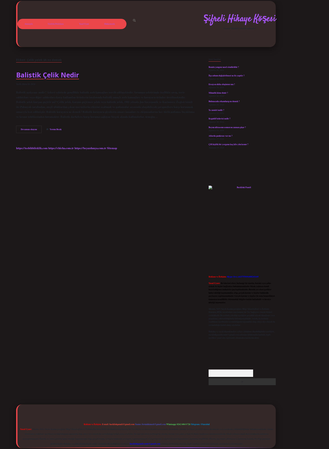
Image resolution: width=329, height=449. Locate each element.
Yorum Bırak (56, 129)
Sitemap (112, 148)
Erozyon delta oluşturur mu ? (222, 84)
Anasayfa (29, 23)
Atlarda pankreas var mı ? (221, 135)
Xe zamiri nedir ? (216, 110)
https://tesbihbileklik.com (32, 148)
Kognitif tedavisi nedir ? (220, 118)
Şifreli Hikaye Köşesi (239, 19)
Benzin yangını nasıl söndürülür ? (224, 67)
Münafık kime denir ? (218, 92)
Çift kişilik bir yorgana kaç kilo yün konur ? (228, 144)
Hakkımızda (109, 23)
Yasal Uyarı (84, 23)
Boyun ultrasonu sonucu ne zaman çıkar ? (227, 127)
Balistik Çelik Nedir (47, 74)
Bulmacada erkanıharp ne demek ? (224, 101)
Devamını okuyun (31, 130)
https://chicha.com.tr (61, 148)
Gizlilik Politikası (56, 23)
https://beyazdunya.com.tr (90, 148)
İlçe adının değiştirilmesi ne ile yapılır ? (227, 75)
